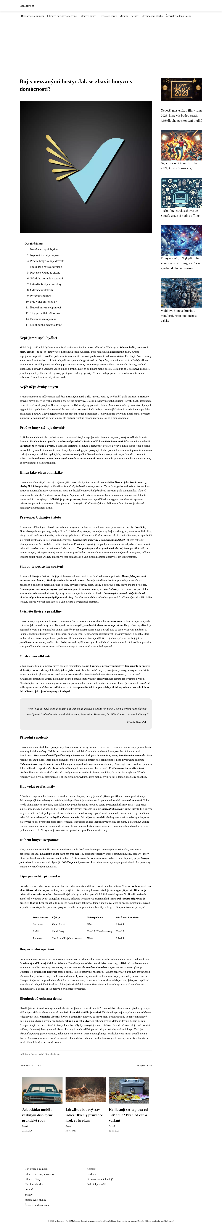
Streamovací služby (152, 15)
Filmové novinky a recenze (62, 15)
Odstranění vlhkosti (41, 290)
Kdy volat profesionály (43, 301)
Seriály (134, 15)
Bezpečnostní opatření (43, 319)
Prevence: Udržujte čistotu (45, 272)
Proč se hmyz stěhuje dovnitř (47, 261)
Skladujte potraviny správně (46, 278)
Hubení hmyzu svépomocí (45, 307)
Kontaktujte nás (52, 1054)
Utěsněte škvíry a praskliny (45, 284)
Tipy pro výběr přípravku (45, 313)
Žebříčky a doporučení (178, 15)
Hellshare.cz (27, 5)
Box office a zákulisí (32, 15)
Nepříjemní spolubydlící (44, 249)
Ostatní (124, 15)
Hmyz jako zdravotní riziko (46, 266)
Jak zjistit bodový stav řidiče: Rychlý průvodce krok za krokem (84, 1115)
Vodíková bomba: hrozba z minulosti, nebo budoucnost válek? (179, 315)
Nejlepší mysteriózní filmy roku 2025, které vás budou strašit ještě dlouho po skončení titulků (181, 115)
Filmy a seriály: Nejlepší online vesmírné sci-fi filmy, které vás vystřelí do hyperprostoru (181, 263)
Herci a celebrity (108, 15)
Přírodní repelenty (40, 295)
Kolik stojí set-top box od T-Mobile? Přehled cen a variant (128, 1115)
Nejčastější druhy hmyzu (44, 255)
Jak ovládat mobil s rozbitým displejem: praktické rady (37, 1115)
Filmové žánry (88, 15)
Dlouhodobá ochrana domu (46, 324)
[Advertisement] (111, 40)
